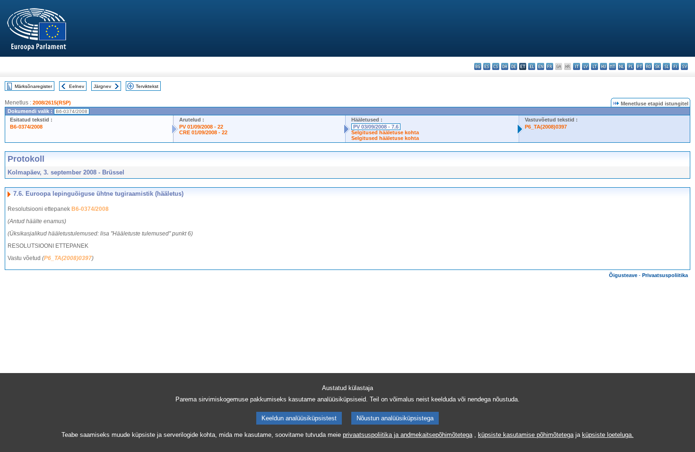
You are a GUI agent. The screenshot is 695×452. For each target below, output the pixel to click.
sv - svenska (684, 66)
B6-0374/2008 (26, 127)
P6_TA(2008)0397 (546, 127)
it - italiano (576, 66)
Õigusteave (623, 275)
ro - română (648, 66)
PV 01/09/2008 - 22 (201, 127)
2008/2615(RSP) (52, 102)
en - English (540, 66)
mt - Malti (612, 66)
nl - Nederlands (621, 66)
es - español (486, 66)
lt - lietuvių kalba (594, 66)
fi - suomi (675, 66)
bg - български (477, 66)
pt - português (639, 66)
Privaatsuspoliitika (665, 275)
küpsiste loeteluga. (608, 434)
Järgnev (102, 86)
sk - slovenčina (657, 66)
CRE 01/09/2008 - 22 (203, 132)
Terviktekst (147, 86)
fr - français (549, 66)
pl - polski (630, 66)
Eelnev (76, 86)
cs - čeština (495, 66)
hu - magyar (603, 66)
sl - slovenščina (666, 66)
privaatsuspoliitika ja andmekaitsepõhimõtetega (407, 434)
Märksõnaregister (33, 86)
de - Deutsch (513, 66)
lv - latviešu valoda (585, 66)
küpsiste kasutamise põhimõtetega (525, 434)
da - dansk (504, 66)
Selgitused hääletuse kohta (385, 132)
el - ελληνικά (531, 66)
